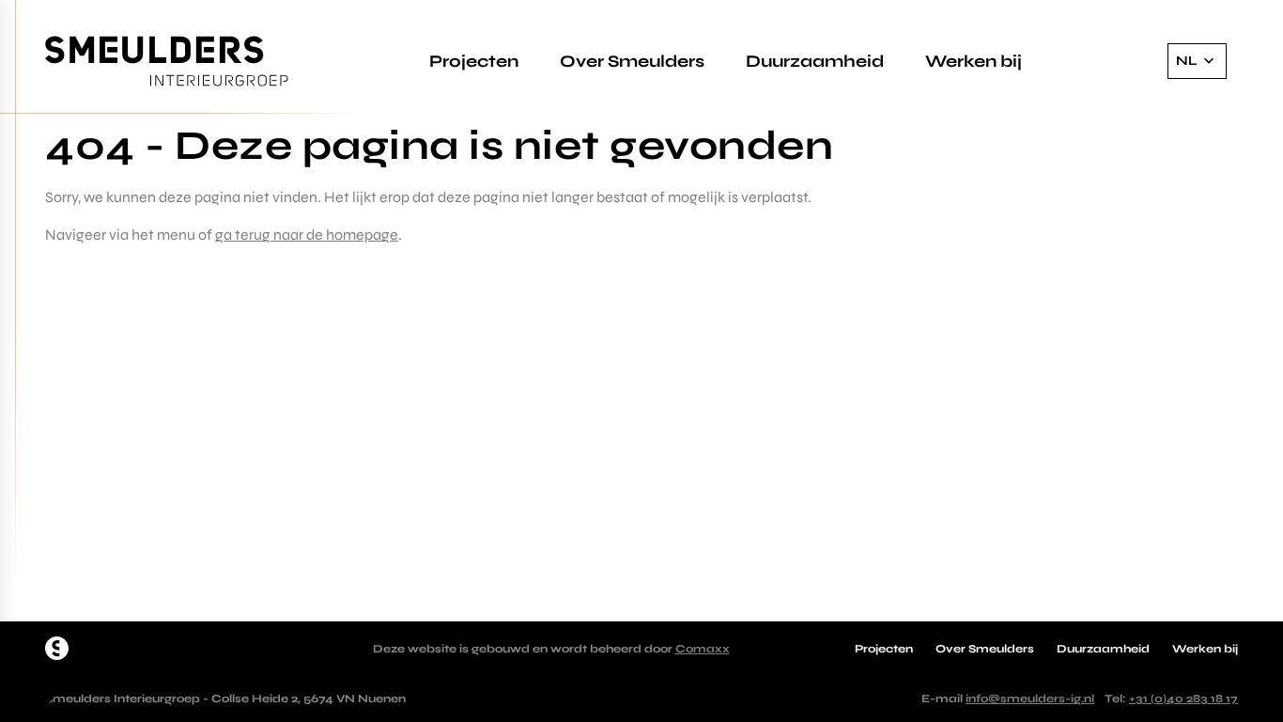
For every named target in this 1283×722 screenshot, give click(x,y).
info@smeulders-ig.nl (1030, 698)
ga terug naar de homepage (306, 234)
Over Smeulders (632, 61)
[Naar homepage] (57, 648)
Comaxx (702, 648)
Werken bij (973, 61)
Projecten (473, 61)
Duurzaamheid (815, 61)
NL (1187, 61)
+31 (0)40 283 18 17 (1183, 698)
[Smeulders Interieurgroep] (167, 61)
